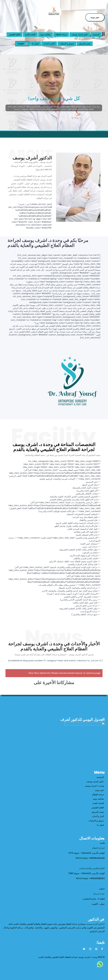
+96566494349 (97, 858)
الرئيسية (96, 34)
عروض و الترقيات (67, 43)
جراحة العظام (61, 34)
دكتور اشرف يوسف (80, 34)
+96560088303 (97, 878)
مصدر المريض (85, 43)
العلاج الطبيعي (14, 34)
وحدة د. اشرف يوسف (94, 785)
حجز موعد (94, 17)
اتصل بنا (35, 43)
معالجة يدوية (45, 34)
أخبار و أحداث (49, 43)
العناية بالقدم (30, 34)
